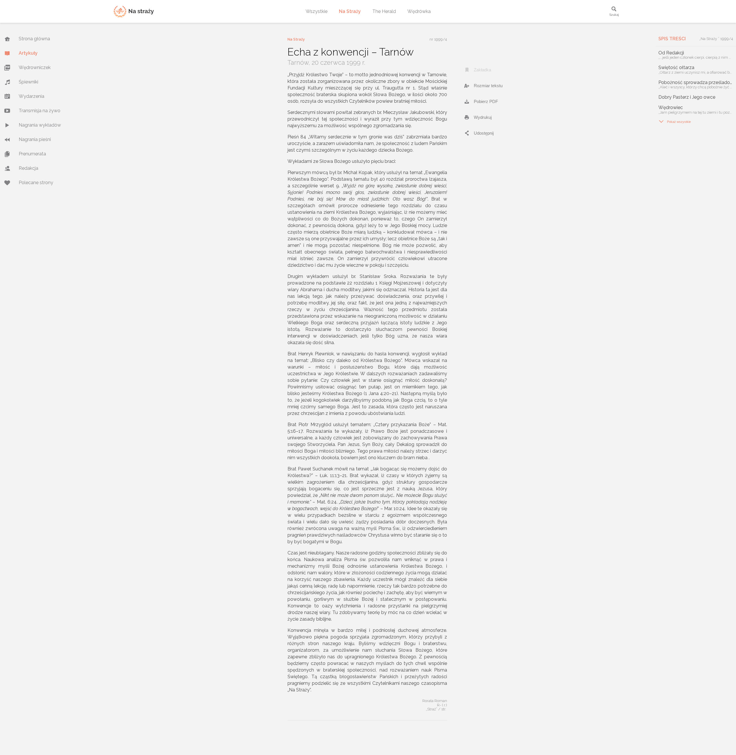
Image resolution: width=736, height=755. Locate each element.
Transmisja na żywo (39, 110)
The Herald (384, 11)
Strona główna (34, 38)
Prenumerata (32, 154)
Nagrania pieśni (35, 139)
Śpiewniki (28, 82)
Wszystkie (316, 11)
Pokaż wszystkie (674, 121)
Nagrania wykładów (40, 125)
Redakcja (28, 168)
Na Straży (350, 11)
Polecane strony (36, 182)
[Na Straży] (134, 11)
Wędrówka (419, 11)
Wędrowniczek (35, 67)
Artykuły (28, 53)
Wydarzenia (31, 96)
